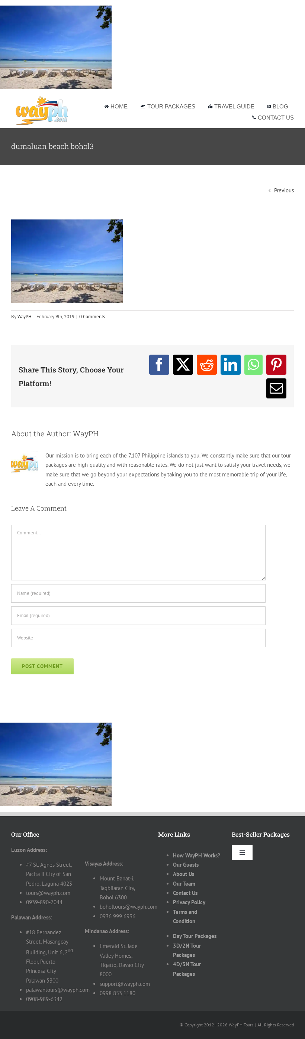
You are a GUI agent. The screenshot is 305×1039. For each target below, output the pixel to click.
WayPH (24, 316)
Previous (284, 190)
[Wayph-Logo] (42, 97)
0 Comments (92, 316)
